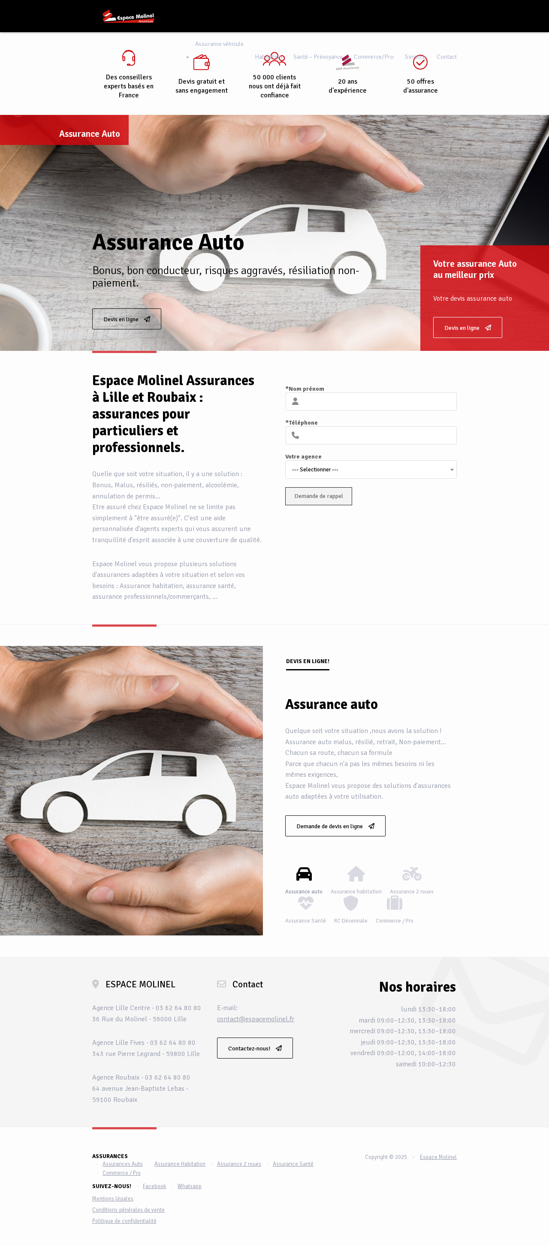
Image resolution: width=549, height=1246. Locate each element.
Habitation (268, 56)
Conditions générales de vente (128, 1210)
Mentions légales (112, 1198)
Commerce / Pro (122, 1173)
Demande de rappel (318, 496)
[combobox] (371, 469)
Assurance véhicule (219, 44)
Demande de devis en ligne (330, 826)
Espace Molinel (438, 1157)
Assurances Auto (123, 1164)
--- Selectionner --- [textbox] (315, 469)
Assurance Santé (293, 1164)
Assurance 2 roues (239, 1164)
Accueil (175, 56)
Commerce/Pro (374, 56)
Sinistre (415, 56)
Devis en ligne (462, 328)
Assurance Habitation (179, 1164)
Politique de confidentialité (124, 1221)
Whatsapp (190, 1186)
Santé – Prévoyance (318, 56)
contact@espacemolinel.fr (255, 1019)
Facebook (154, 1186)
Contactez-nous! (249, 1048)
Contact (447, 56)
